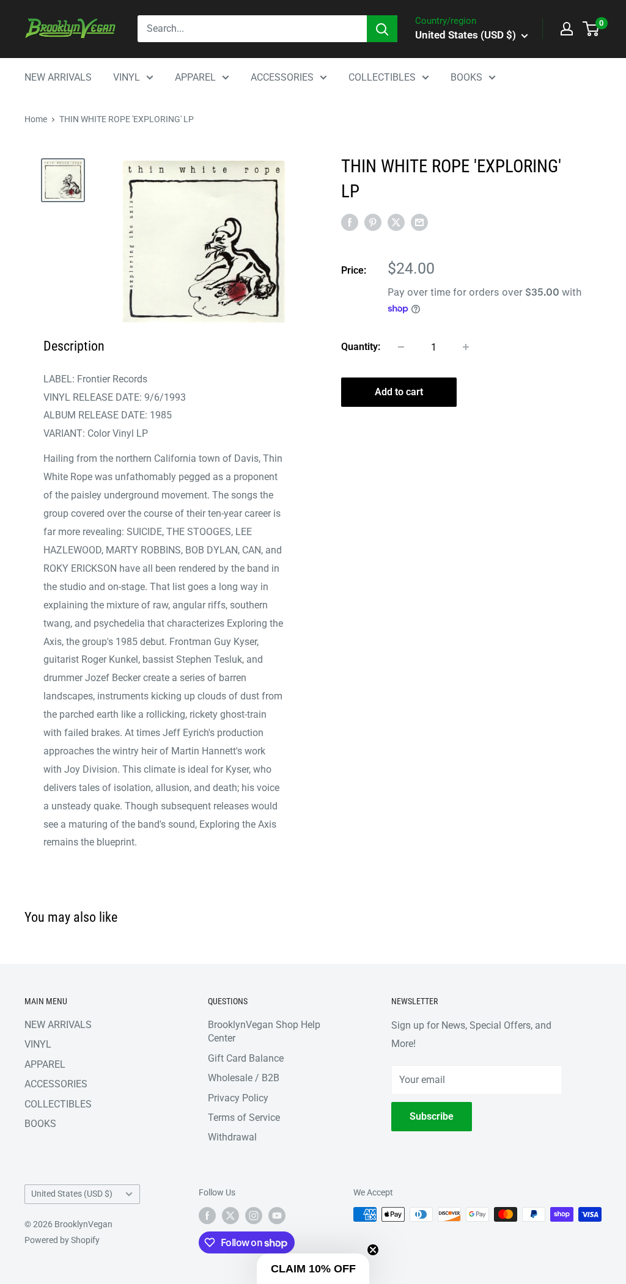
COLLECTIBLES (382, 77)
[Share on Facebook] (349, 222)
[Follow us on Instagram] (253, 1215)
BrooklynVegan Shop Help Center (264, 1031)
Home (35, 119)
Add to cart (399, 392)
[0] (591, 28)
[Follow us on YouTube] (276, 1215)
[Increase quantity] (466, 347)
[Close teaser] (373, 1250)
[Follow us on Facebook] (207, 1215)
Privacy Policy (238, 1098)
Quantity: (360, 346)
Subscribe (432, 1116)
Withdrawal (232, 1137)
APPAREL (195, 77)
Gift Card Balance (246, 1058)
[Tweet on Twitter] (396, 222)
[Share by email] (419, 222)
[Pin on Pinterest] (372, 222)
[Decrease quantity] (401, 347)
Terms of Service (244, 1117)
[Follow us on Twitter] (230, 1215)
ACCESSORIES (282, 77)
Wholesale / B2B (243, 1078)
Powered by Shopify (62, 1240)
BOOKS (466, 77)
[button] (313, 1268)
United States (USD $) (71, 1193)
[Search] (382, 28)
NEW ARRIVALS (58, 77)
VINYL (126, 77)
